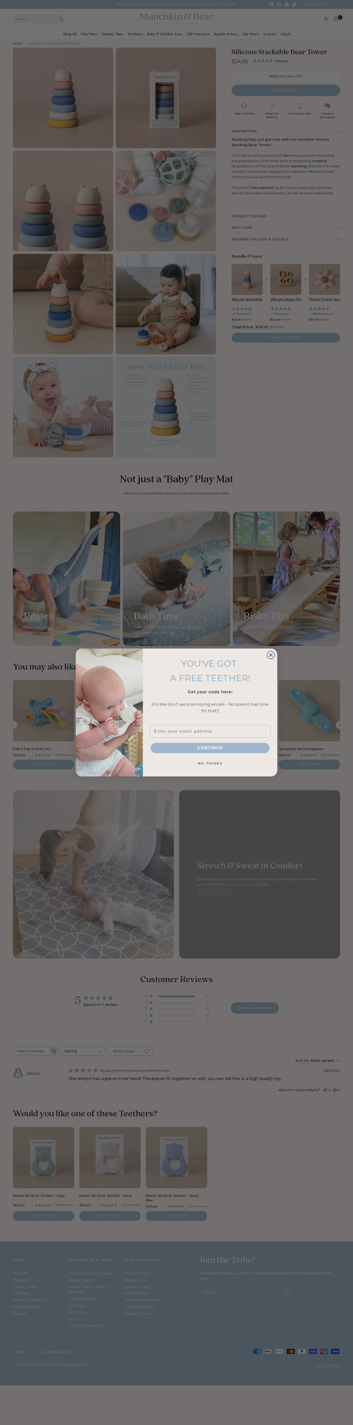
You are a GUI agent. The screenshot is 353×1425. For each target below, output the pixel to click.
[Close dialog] (271, 655)
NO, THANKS (210, 763)
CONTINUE (210, 748)
